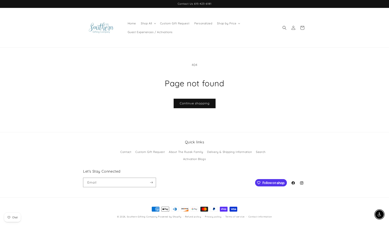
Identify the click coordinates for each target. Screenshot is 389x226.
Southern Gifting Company (142, 216)
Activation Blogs (194, 159)
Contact (125, 152)
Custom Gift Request (150, 152)
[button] (148, 23)
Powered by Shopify (169, 216)
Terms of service (235, 216)
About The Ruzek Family (186, 152)
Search (261, 152)
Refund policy (193, 216)
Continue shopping (194, 103)
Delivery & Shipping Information (229, 152)
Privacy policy (213, 216)
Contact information (260, 216)
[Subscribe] (151, 182)
